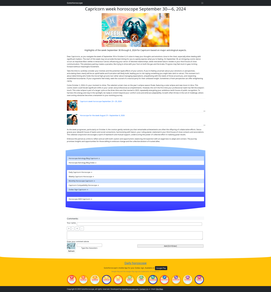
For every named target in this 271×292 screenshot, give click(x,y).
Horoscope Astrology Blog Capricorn (83, 158)
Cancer (106, 279)
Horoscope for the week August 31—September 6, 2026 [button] (102, 115)
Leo (118, 279)
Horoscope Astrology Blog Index (82, 163)
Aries (71, 279)
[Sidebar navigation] (202, 3)
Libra (141, 279)
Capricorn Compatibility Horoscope (83, 185)
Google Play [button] (161, 268)
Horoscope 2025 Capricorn (79, 199)
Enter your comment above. (78, 241)
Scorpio (153, 279)
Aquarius (187, 279)
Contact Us (143, 289)
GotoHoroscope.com (130, 289)
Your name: (71, 223)
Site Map (159, 289)
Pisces (199, 279)
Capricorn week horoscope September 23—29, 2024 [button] (101, 101)
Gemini (95, 279)
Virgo (129, 279)
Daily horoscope (135, 263)
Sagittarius (164, 279)
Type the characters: (89, 248)
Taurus (83, 279)
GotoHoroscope (75, 2)
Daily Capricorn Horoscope (79, 172)
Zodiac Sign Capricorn (77, 189)
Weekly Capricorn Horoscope (80, 176)
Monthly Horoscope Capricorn (81, 181)
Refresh (71, 251)
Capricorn (176, 279)
